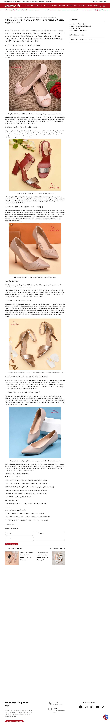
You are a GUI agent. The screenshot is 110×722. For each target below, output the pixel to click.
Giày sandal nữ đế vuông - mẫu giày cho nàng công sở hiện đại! (35, 193)
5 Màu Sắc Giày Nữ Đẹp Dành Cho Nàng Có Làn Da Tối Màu (26, 556)
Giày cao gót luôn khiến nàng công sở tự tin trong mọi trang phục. (35, 277)
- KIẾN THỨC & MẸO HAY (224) (80, 26)
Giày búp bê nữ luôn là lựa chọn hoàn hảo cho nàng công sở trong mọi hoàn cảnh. (35, 114)
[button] (62, 5)
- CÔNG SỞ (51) (75, 28)
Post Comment (11, 544)
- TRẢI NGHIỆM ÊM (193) (78, 24)
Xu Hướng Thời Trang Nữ (16, 17)
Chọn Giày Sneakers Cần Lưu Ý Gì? (82, 39)
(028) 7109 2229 (57, 704)
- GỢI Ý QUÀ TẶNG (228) (78, 30)
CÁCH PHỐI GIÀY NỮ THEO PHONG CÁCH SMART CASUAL (24, 513)
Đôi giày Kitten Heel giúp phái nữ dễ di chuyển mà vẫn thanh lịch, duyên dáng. (35, 461)
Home (6, 17)
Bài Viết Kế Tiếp (56, 548)
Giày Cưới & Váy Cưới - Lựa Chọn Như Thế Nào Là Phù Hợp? (42, 556)
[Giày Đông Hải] (12, 5)
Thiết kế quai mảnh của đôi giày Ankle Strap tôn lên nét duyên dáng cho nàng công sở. (35, 373)
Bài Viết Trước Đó (15, 548)
